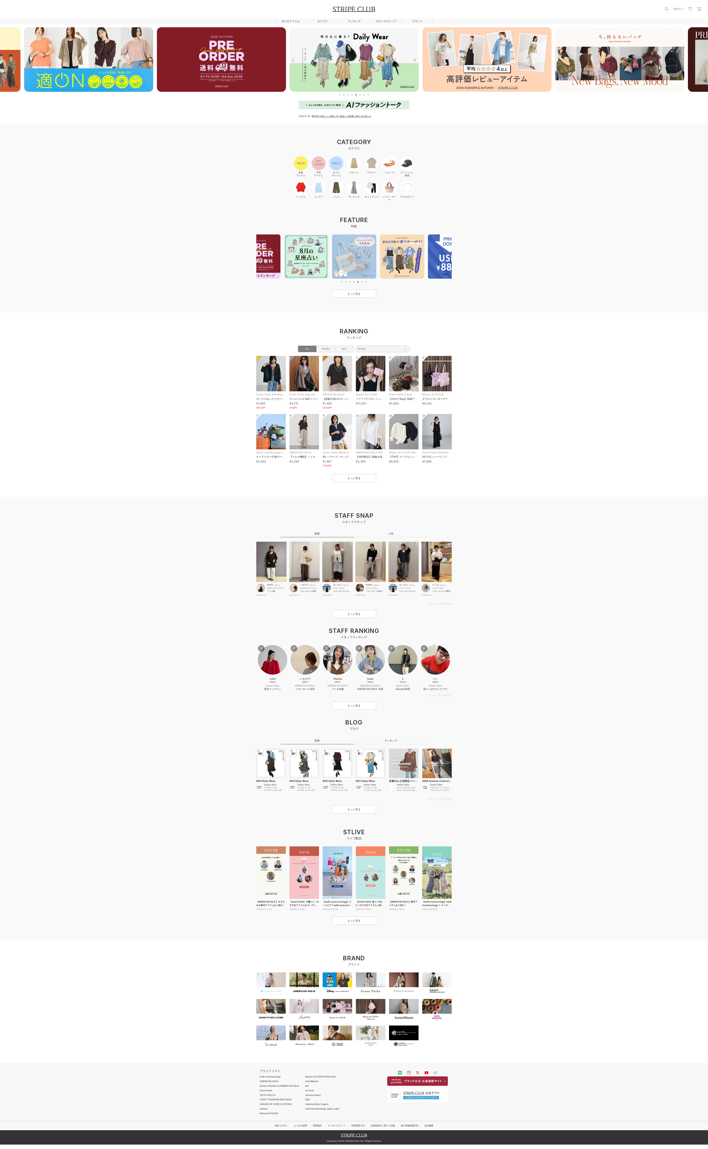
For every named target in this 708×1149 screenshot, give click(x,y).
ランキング (354, 21)
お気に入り (690, 9)
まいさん (337, 585)
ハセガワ (304, 585)
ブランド (417, 21)
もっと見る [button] (354, 293)
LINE (400, 1072)
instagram (408, 1072)
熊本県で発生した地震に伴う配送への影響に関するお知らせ (341, 116)
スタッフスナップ (386, 21)
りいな (435, 585)
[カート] (699, 9)
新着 (317, 533)
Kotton (369, 585)
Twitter (417, 1072)
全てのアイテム (291, 21)
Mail (435, 1072)
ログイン (678, 8)
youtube (426, 1072)
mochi (270, 585)
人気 (390, 533)
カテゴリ (322, 21)
